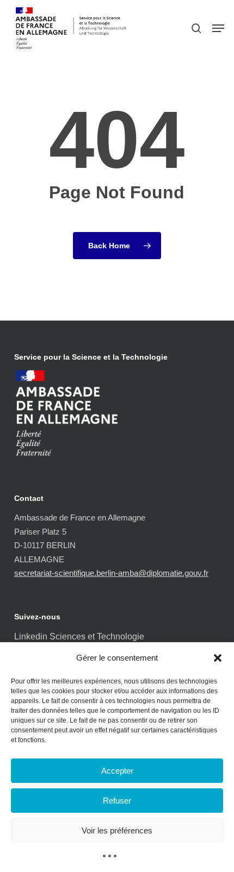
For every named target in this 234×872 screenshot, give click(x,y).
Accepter (117, 770)
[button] (217, 658)
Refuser (117, 800)
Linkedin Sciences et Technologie (79, 636)
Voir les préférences (117, 830)
